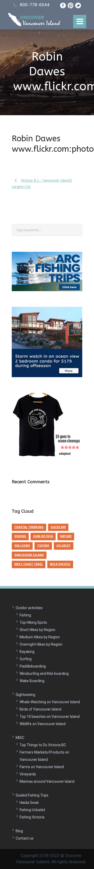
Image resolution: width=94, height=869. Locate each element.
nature (66, 536)
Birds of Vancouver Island (40, 709)
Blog (19, 831)
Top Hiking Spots (33, 622)
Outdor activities (29, 608)
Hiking (20, 536)
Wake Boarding (32, 681)
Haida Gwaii (29, 802)
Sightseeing (25, 695)
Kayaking (27, 652)
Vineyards (28, 774)
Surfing (26, 659)
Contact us (24, 838)
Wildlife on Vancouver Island (43, 724)
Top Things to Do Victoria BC (43, 745)
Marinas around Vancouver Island (47, 781)
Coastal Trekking (29, 527)
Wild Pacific (60, 564)
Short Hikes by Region (37, 630)
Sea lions (22, 545)
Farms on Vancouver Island (42, 767)
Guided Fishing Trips (32, 795)
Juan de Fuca (43, 536)
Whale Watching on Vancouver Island (50, 702)
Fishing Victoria (32, 817)
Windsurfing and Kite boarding (44, 673)
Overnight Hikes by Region (41, 644)
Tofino (43, 545)
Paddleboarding (33, 666)
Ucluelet (63, 545)
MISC (20, 738)
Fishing (25, 615)
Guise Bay (58, 527)
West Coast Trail (28, 564)
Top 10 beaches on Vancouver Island (50, 716)
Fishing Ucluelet (32, 810)
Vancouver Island (29, 555)
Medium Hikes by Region (40, 637)
